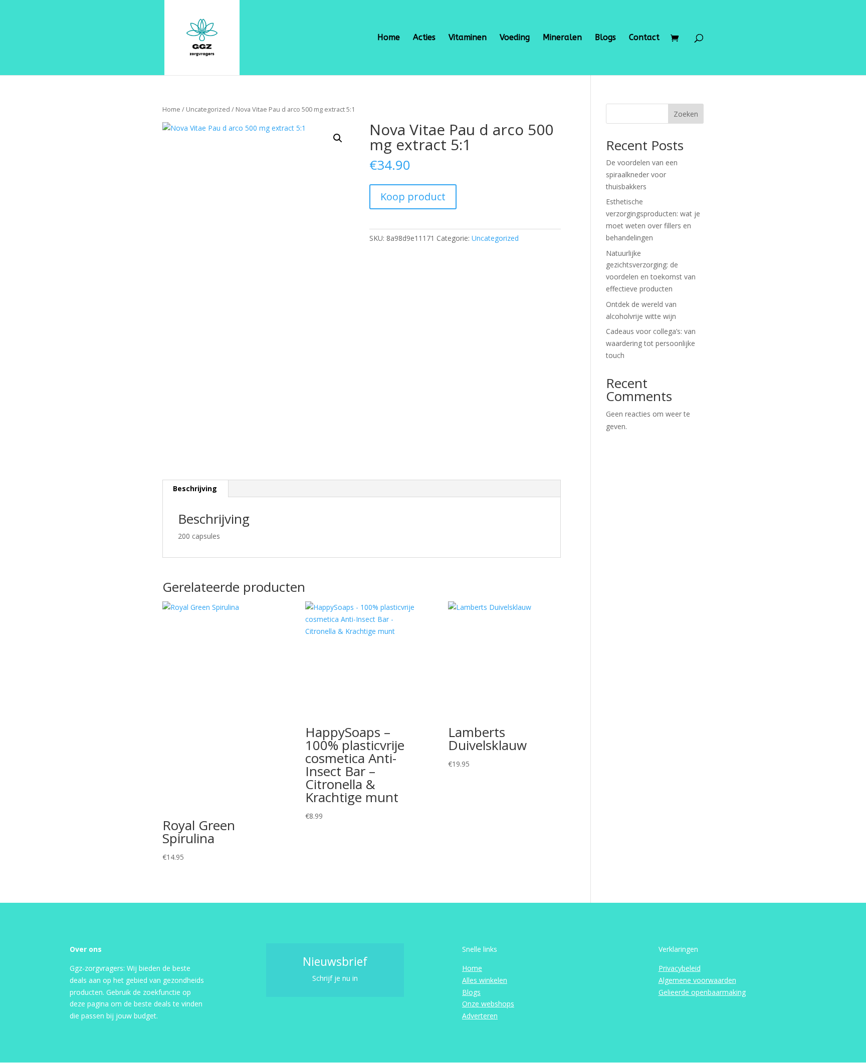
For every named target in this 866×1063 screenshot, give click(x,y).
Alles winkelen (484, 980)
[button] (338, 138)
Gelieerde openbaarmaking (702, 992)
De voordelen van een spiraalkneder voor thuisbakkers (642, 174)
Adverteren (480, 1015)
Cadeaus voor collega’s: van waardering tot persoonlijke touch (651, 343)
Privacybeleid (680, 968)
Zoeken (686, 114)
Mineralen (562, 38)
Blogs (605, 38)
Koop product (413, 196)
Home (388, 38)
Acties (424, 38)
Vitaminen (468, 38)
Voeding (515, 38)
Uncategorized (208, 109)
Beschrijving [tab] (195, 488)
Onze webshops (488, 1003)
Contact (644, 38)
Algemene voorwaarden (697, 980)
